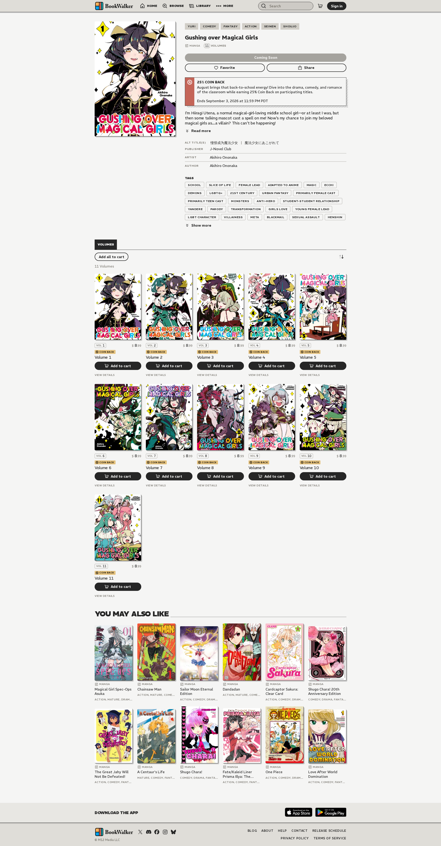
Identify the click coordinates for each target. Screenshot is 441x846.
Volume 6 (103, 467)
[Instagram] (165, 832)
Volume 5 (308, 357)
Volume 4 (257, 357)
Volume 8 (205, 467)
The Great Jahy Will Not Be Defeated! (111, 774)
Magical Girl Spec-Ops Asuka (113, 691)
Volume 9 (257, 467)
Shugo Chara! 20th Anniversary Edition (324, 691)
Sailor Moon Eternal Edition (196, 691)
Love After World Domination (322, 774)
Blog (252, 830)
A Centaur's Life (151, 772)
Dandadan (231, 689)
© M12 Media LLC (107, 839)
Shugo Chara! (191, 772)
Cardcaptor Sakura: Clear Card (282, 691)
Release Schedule (329, 830)
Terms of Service (330, 838)
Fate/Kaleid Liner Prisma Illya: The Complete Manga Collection (237, 774)
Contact (299, 830)
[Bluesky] (173, 832)
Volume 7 (154, 467)
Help (282, 830)
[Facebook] (157, 832)
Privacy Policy (295, 838)
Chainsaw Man (149, 689)
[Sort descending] (341, 257)
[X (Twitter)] (140, 832)
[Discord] (148, 832)
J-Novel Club (220, 149)
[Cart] (320, 6)
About (267, 830)
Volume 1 (103, 357)
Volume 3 (205, 357)
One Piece (274, 772)
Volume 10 (309, 467)
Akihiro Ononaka (223, 157)
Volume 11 (104, 578)
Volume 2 (154, 357)
